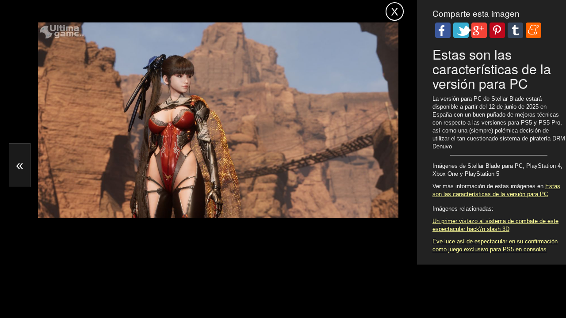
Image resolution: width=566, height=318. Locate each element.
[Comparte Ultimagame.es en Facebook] (443, 30)
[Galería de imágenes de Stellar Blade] (148, 197)
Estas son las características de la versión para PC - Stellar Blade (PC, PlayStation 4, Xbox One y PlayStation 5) (180, 15)
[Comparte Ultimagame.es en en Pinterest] (497, 30)
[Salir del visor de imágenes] (395, 11)
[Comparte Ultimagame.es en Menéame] (533, 30)
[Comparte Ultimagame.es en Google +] (479, 30)
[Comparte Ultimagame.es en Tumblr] (515, 30)
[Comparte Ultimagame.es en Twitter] (461, 30)
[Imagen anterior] (20, 165)
